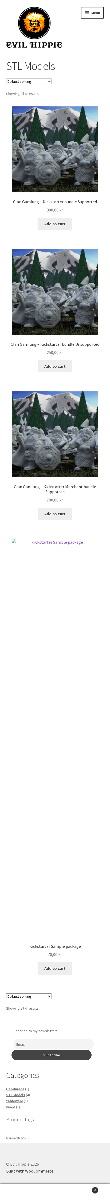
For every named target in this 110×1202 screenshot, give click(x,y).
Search (55, 1193)
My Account (18, 1193)
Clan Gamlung (15, 1138)
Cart (84, 1188)
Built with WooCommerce (29, 1171)
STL (27, 1138)
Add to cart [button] (55, 223)
